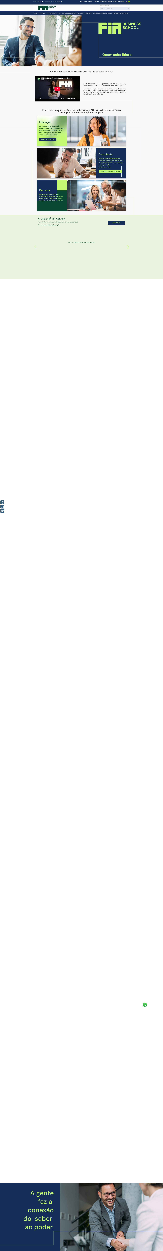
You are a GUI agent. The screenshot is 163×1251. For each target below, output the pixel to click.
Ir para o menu (48, 1)
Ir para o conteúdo (37, 1)
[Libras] (2, 502)
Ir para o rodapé (57, 1)
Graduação (42, 13)
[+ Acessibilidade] (2, 511)
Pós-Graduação (52, 13)
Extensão (81, 13)
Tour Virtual (103, 1)
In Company (88, 13)
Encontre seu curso (104, 5)
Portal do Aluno (88, 1)
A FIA (81, 1)
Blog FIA (110, 1)
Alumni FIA (96, 1)
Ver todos (116, 223)
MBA (59, 13)
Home (35, 13)
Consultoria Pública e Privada (102, 13)
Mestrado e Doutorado (69, 13)
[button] (35, 247)
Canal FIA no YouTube (118, 1)
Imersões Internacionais (120, 13)
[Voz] (2, 506)
